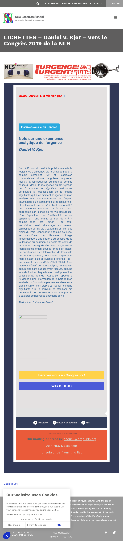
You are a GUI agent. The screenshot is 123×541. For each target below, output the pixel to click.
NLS (88, 423)
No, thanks (14, 525)
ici (64, 96)
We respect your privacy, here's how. (24, 514)
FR (118, 3)
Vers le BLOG (61, 386)
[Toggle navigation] (115, 18)
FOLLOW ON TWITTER (67, 423)
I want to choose (36, 525)
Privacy (53, 536)
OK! (59, 525)
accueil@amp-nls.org (80, 439)
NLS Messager (61, 533)
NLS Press (52, 3)
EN (113, 3)
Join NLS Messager (74, 3)
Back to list (10, 483)
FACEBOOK (43, 423)
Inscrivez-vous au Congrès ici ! (61, 375)
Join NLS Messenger (61, 446)
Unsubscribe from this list (61, 452)
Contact (96, 3)
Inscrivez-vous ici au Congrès (39, 127)
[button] (7, 535)
